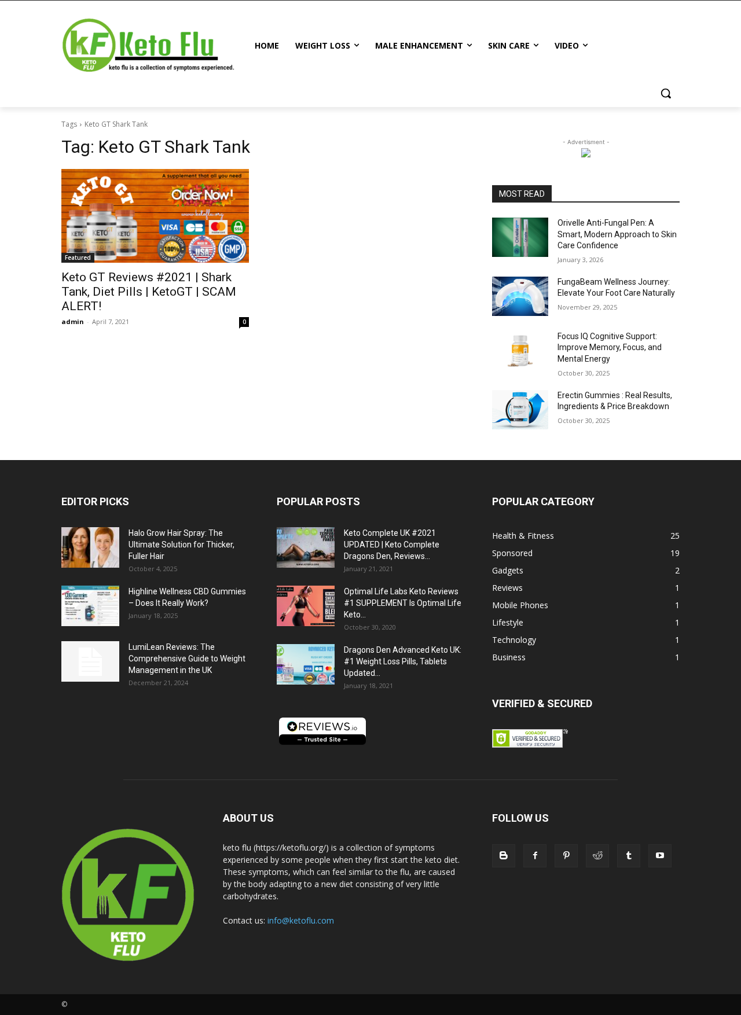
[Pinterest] (566, 855)
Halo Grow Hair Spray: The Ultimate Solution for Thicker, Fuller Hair (181, 544)
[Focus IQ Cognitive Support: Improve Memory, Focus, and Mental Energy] (520, 350)
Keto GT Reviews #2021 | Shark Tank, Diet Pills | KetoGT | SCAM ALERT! (148, 291)
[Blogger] (503, 855)
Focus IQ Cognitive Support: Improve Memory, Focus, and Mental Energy (609, 347)
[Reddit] (597, 855)
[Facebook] (534, 855)
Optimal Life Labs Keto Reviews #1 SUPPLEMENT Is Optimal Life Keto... (402, 603)
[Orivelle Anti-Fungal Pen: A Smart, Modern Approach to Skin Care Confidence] (520, 237)
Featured (78, 257)
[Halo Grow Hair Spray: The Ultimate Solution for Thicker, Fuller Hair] (90, 547)
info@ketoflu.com (300, 920)
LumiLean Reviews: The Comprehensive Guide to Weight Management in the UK (187, 658)
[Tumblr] (628, 855)
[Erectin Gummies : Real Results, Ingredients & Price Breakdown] (520, 409)
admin (72, 321)
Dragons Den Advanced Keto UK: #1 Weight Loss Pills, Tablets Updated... (402, 661)
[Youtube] (660, 855)
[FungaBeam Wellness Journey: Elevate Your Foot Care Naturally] (520, 296)
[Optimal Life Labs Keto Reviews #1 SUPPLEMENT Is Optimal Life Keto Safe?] (306, 606)
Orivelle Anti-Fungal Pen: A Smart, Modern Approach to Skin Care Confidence (617, 234)
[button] (666, 93)
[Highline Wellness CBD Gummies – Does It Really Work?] (90, 606)
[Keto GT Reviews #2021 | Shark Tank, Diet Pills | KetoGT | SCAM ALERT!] (155, 216)
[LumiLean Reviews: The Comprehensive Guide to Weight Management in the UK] (90, 661)
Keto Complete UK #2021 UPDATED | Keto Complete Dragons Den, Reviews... (391, 544)
